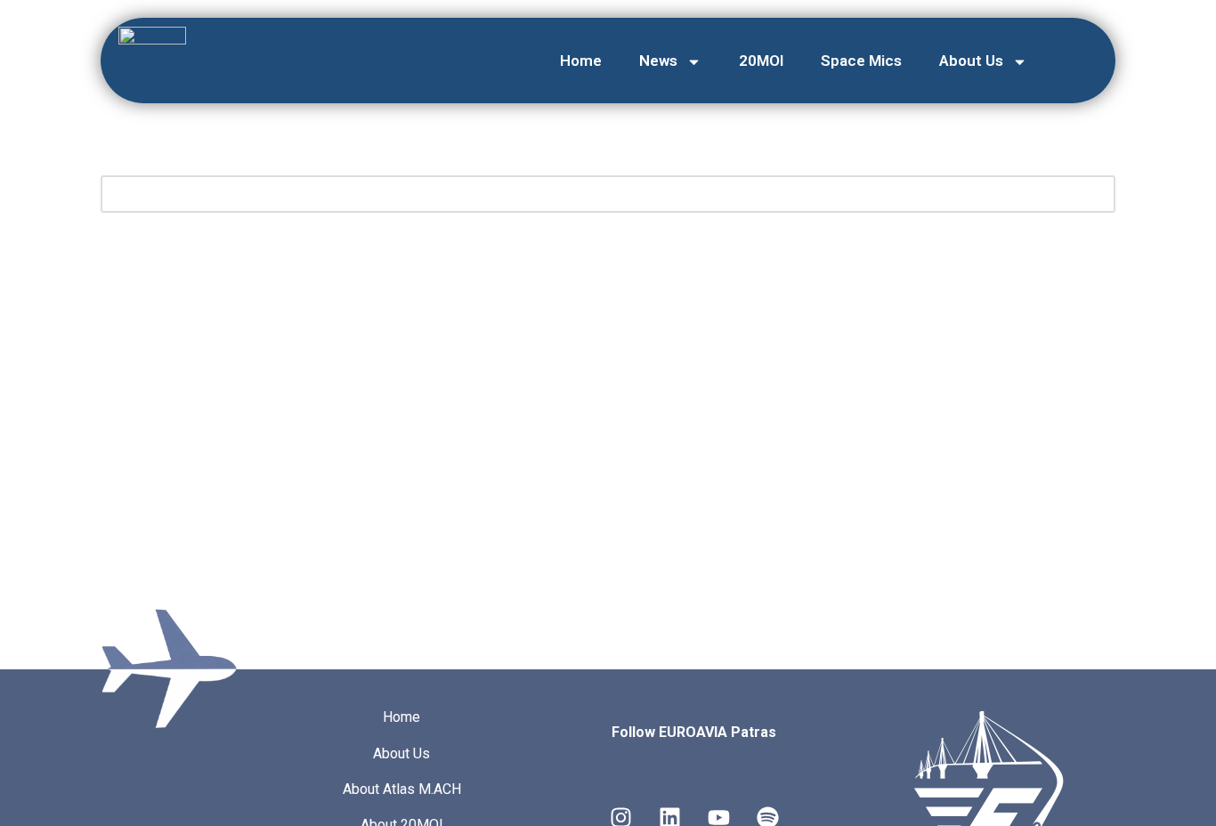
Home (581, 60)
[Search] (1095, 194)
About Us (971, 60)
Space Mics (861, 60)
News (658, 60)
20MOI (761, 60)
